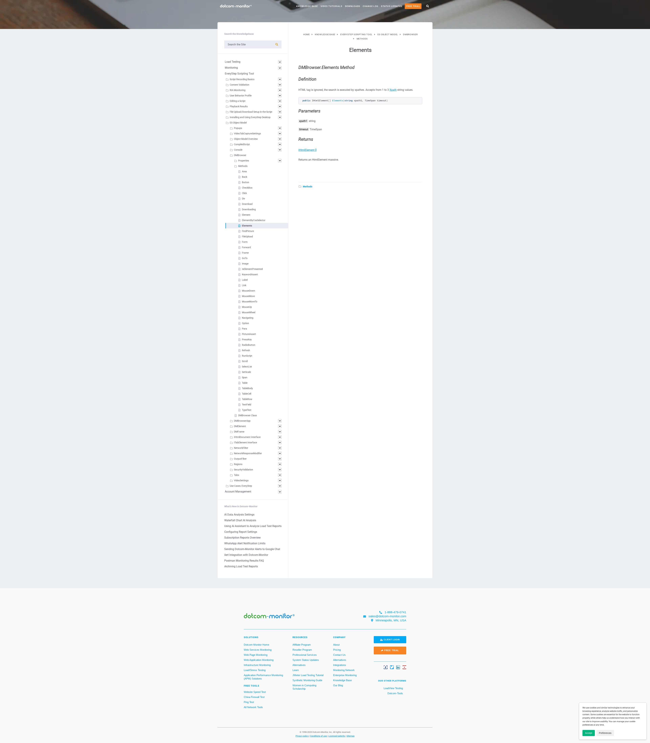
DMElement (240, 426)
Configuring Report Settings (240, 531)
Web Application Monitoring (259, 659)
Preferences (605, 733)
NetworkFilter (241, 448)
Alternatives (299, 665)
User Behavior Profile (241, 95)
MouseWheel (248, 312)
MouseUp (247, 307)
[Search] (276, 44)
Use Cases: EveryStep (241, 485)
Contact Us (339, 654)
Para (244, 328)
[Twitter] (392, 667)
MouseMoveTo (249, 301)
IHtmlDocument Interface (247, 437)
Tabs (236, 475)
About (336, 644)
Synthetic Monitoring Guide (307, 680)
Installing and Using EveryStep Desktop (250, 117)
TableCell (246, 393)
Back (244, 177)
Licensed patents (336, 736)
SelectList (247, 366)
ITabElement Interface (245, 442)
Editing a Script (237, 101)
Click (244, 193)
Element (246, 214)
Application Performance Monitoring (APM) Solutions (263, 677)
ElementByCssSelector (253, 220)
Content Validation (239, 84)
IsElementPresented (252, 269)
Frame (245, 252)
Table (244, 382)
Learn (295, 670)
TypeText (246, 410)
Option (245, 323)
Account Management (238, 491)
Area (244, 171)
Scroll (245, 361)
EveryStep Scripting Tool (239, 73)
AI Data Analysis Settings (239, 514)
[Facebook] (385, 667)
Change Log (370, 6)
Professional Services (304, 654)
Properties (243, 160)
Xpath (393, 89)
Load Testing (232, 61)
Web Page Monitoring (255, 654)
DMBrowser (240, 155)
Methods (307, 186)
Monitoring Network (344, 670)
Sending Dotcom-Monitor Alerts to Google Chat (252, 549)
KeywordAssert (250, 274)
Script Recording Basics (242, 79)
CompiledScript (242, 144)
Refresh (246, 350)
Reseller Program (302, 649)
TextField (246, 404)
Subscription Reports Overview (242, 537)
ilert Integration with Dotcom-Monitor (246, 554)
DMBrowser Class (247, 415)
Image (245, 263)
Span (244, 377)
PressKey (247, 339)
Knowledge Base (307, 6)
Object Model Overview (246, 139)
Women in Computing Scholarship (304, 687)
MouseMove (248, 296)
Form (244, 242)
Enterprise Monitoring (345, 675)
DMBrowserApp (242, 420)
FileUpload (247, 236)
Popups (238, 128)
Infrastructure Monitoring (257, 665)
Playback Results (239, 106)
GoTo (244, 258)
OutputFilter (240, 458)
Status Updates (391, 6)
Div (243, 198)
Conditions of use (318, 736)
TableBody (247, 388)
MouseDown (248, 290)
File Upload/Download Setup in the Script (251, 111)
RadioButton (248, 345)
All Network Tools (253, 707)
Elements (247, 225)
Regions (238, 464)
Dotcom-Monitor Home (256, 644)
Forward (246, 247)
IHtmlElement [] (307, 150)
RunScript (247, 355)
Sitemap (350, 736)
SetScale (246, 372)
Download (247, 204)
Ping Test (249, 702)
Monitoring (231, 67)
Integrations (339, 665)
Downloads (352, 6)
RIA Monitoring (237, 90)
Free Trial (413, 6)
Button (245, 182)
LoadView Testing (393, 688)
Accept (588, 733)
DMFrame (239, 431)
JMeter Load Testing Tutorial (307, 675)
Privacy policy (302, 736)
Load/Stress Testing (255, 670)
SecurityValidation (243, 469)
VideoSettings (241, 480)
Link (244, 285)
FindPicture (248, 231)
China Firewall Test (254, 697)
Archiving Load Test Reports (241, 566)
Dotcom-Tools (395, 693)
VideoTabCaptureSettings (247, 133)
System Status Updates (305, 659)
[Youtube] (404, 667)
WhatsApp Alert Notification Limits (244, 543)
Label (245, 279)
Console (238, 149)
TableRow (247, 399)
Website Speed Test (255, 691)
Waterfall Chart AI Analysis (240, 520)
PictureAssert (249, 334)
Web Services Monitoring (258, 649)
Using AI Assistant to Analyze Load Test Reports (252, 526)
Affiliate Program (301, 644)
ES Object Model (238, 122)
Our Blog (338, 685)
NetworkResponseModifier (248, 453)
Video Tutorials (331, 6)
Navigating (247, 317)
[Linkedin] (398, 667)
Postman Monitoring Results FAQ (244, 560)
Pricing (337, 649)
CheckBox (247, 187)
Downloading (249, 209)
